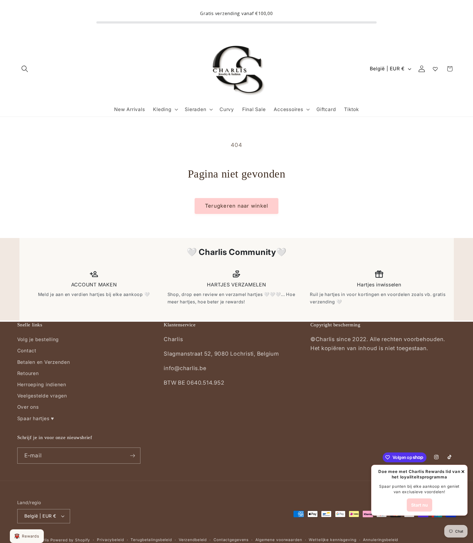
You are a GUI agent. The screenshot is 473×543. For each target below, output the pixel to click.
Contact (26, 350)
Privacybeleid (110, 540)
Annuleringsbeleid (380, 540)
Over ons (28, 407)
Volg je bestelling (38, 339)
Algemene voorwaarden (278, 540)
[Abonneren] (132, 455)
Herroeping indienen (41, 384)
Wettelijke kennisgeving (332, 540)
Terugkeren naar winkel (236, 206)
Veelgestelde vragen (42, 396)
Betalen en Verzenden (43, 362)
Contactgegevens (231, 540)
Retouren (28, 373)
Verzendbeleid (193, 540)
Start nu (419, 505)
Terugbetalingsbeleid (151, 540)
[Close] (462, 472)
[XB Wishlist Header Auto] (435, 69)
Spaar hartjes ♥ (35, 418)
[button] (24, 68)
